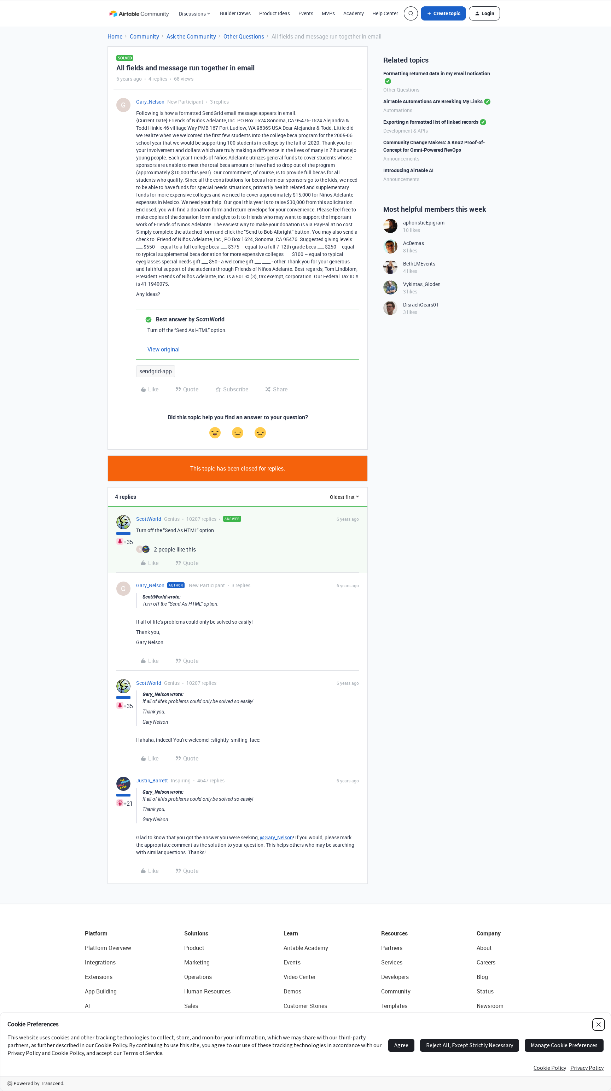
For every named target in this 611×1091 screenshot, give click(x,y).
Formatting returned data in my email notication (436, 73)
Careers (486, 962)
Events (305, 13)
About (484, 948)
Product (194, 948)
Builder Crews (235, 13)
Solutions (196, 933)
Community (144, 36)
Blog (482, 977)
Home (114, 36)
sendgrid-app (155, 371)
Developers (395, 977)
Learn (291, 933)
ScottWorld (148, 518)
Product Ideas (274, 13)
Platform (96, 933)
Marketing (197, 962)
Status (485, 991)
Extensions (98, 977)
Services (391, 962)
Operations (198, 977)
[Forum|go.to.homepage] (138, 13)
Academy (353, 13)
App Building (101, 991)
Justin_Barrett (152, 780)
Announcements (401, 158)
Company (489, 933)
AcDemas (413, 243)
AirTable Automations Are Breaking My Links (433, 101)
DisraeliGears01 (421, 304)
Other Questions (243, 36)
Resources (394, 933)
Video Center (299, 977)
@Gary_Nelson (276, 837)
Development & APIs (405, 130)
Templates (394, 1006)
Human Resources (207, 991)
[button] (443, 13)
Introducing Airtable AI (408, 170)
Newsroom (490, 1006)
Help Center (385, 13)
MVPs (328, 13)
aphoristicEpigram (423, 222)
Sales (191, 1006)
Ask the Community (191, 36)
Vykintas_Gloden (422, 284)
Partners (391, 948)
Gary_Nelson (150, 101)
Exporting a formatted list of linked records (430, 121)
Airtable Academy (306, 948)
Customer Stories (305, 1006)
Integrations (100, 962)
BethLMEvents (419, 263)
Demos (292, 991)
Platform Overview (108, 948)
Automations (397, 110)
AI (87, 1006)
